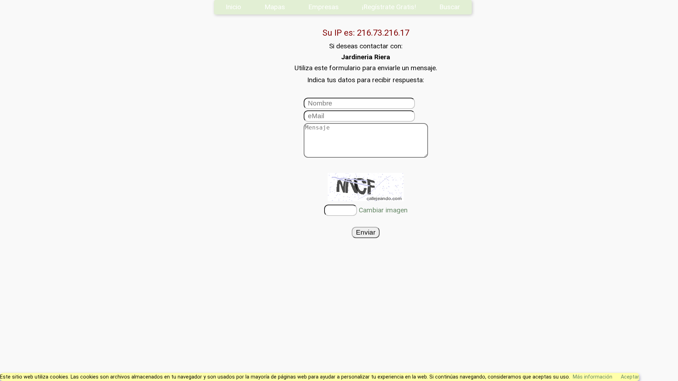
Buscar (449, 7)
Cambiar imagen (383, 210)
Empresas (323, 7)
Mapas (274, 7)
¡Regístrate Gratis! (389, 7)
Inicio (233, 7)
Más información (592, 377)
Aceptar (630, 377)
